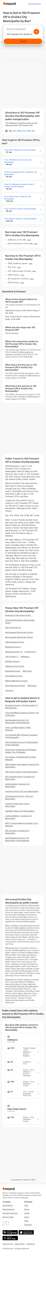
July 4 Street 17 (11, 657)
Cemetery (9, 690)
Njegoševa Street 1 (13, 647)
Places (26, 1209)
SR (5, 1223)
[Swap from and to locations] (36, 32)
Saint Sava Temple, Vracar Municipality (21, 772)
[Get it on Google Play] (10, 1232)
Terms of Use (8, 1244)
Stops (26, 1217)
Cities (26, 1221)
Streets (27, 1213)
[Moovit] (9, 3)
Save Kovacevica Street (15, 686)
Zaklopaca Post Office (14, 666)
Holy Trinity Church (13, 628)
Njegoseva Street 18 (13, 652)
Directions (28, 1225)
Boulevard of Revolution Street (18, 615)
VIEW (29, 240)
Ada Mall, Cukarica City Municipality (19, 811)
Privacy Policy (20, 1244)
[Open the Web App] (10, 1238)
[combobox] (23, 30)
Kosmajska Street (12, 671)
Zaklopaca (25, 657)
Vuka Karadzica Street (14, 642)
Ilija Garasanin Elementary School (19, 632)
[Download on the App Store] (26, 1232)
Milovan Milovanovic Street (16, 681)
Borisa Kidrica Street (13, 676)
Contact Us (31, 1244)
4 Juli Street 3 (30, 652)
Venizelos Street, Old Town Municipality (21, 791)
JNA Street (27, 671)
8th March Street (12, 661)
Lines (26, 1205)
